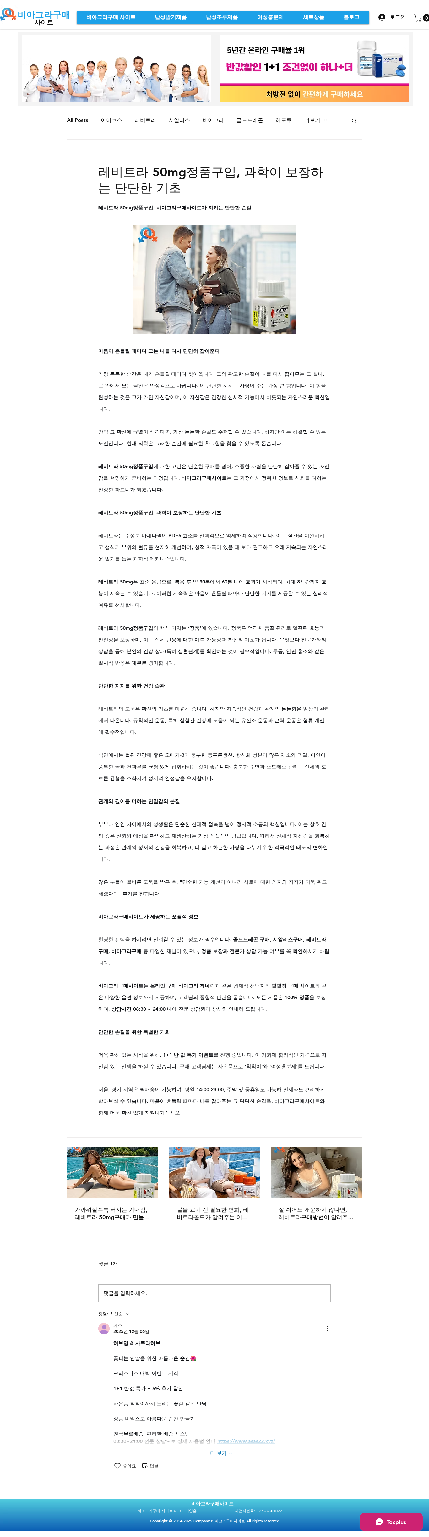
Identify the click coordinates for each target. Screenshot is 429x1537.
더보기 (312, 120)
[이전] (235, 68)
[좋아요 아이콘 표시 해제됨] (117, 1466)
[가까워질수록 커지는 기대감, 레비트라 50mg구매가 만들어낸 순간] (112, 1172)
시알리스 (179, 120)
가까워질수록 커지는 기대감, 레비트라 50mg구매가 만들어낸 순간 (112, 1213)
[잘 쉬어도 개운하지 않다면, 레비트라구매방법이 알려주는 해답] (316, 1172)
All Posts (77, 120)
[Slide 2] (319, 88)
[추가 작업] (327, 1328)
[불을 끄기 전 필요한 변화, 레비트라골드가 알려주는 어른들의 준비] (214, 1172)
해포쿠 (284, 120)
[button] (354, 120)
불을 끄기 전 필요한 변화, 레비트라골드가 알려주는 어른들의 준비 (212, 1213)
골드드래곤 (249, 120)
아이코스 (111, 120)
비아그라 (213, 120)
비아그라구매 (44, 14)
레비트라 (145, 120)
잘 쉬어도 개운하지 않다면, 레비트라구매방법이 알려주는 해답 (316, 1213)
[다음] (394, 68)
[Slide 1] (311, 88)
